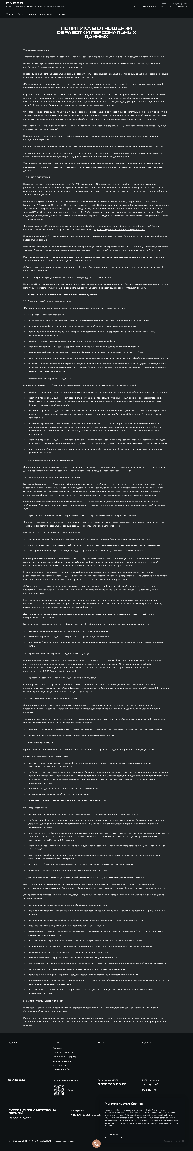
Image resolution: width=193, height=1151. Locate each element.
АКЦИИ (102, 1042)
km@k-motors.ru (39, 270)
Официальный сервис (64, 1057)
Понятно (113, 1134)
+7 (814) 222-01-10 (178, 6)
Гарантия (57, 1048)
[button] (179, 1103)
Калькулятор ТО (61, 1069)
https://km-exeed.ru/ (136, 287)
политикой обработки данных (151, 1110)
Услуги (9, 14)
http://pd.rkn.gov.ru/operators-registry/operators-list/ (119, 229)
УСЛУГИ (12, 1042)
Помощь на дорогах (63, 1053)
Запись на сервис (62, 1061)
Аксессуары (46, 14)
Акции (32, 14)
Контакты (62, 14)
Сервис (21, 14)
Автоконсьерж (60, 1065)
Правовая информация (63, 1141)
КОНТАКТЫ (148, 1042)
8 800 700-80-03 (112, 1084)
